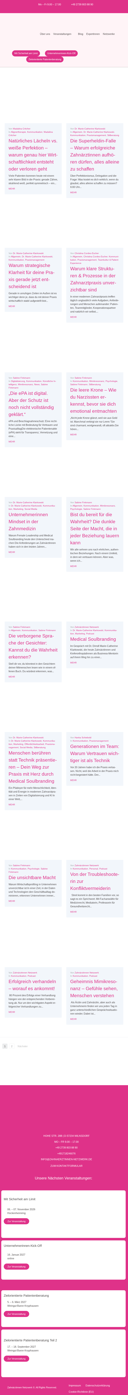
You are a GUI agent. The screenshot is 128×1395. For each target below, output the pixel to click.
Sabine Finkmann (21, 378)
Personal (93, 868)
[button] (64, 34)
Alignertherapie (18, 132)
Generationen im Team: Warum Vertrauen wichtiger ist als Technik (94, 753)
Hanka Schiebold (83, 737)
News (37, 384)
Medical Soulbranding (93, 639)
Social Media (31, 509)
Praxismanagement (96, 135)
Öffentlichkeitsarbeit (34, 744)
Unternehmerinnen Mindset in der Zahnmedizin (28, 521)
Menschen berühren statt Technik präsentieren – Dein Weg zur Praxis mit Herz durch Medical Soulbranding (33, 767)
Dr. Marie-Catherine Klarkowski (90, 128)
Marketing (18, 509)
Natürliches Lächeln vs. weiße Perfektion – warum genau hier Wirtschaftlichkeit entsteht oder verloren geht (33, 154)
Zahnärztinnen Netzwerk (87, 627)
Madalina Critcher (21, 128)
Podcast (90, 633)
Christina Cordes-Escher (87, 253)
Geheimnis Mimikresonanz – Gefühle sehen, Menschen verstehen (94, 988)
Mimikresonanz (25, 384)
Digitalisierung (18, 381)
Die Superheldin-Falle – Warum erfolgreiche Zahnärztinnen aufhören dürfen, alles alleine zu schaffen (94, 154)
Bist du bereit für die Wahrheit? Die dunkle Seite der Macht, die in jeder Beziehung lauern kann (94, 528)
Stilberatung (113, 135)
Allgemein (77, 132)
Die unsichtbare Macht (32, 877)
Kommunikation (34, 132)
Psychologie (111, 381)
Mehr (12, 188)
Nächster (23, 1046)
